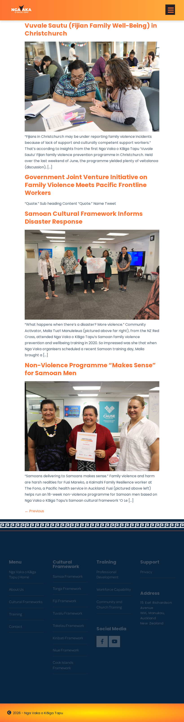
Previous (34, 511)
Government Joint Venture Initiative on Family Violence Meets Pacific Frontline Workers (86, 185)
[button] (170, 9)
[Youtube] (114, 641)
